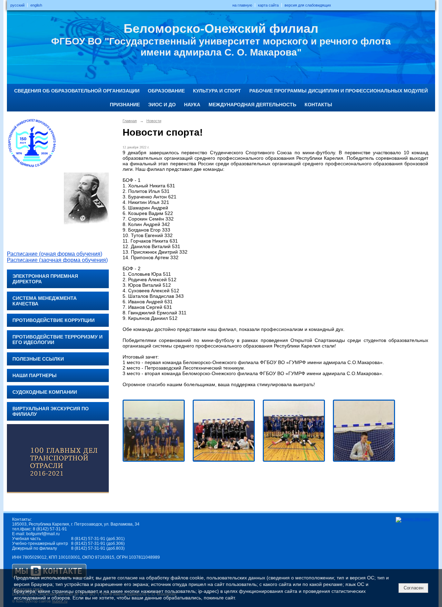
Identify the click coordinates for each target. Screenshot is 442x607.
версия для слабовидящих (308, 5)
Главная (130, 121)
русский (17, 5)
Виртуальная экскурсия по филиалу (50, 411)
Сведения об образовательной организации (77, 91)
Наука (192, 104)
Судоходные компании (44, 392)
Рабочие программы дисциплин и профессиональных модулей (338, 91)
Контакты (318, 104)
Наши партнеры (34, 375)
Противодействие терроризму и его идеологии (57, 339)
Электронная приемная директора (45, 278)
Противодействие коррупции (53, 320)
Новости (153, 121)
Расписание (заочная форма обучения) (57, 260)
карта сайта (268, 5)
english (36, 5)
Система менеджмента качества (44, 300)
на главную (242, 5)
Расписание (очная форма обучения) (54, 254)
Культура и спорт (217, 91)
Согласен (413, 587)
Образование (166, 91)
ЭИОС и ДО (162, 104)
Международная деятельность (252, 104)
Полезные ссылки (38, 359)
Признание (125, 104)
